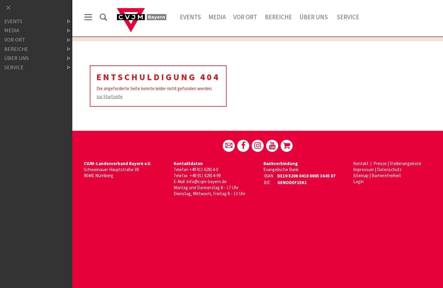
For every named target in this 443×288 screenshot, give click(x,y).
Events (190, 17)
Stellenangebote (405, 164)
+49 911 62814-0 (203, 170)
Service (347, 17)
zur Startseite (109, 97)
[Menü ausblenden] (8, 8)
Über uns (314, 17)
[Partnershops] (287, 146)
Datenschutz (389, 170)
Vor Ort (245, 17)
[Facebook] (243, 146)
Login (358, 182)
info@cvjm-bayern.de (207, 182)
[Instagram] (258, 146)
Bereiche (278, 17)
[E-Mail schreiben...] (229, 146)
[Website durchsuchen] (103, 18)
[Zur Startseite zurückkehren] (141, 11)
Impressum (363, 170)
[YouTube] (272, 146)
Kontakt (361, 164)
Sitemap (361, 176)
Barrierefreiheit (386, 176)
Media (217, 17)
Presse (380, 164)
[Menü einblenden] (88, 18)
